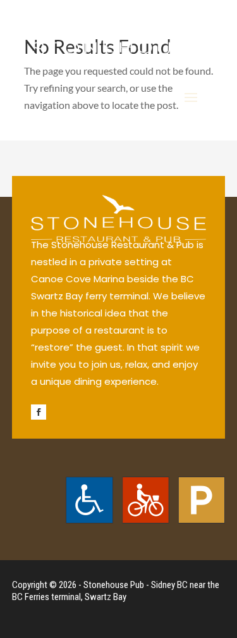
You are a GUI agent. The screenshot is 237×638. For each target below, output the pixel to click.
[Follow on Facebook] (38, 412)
